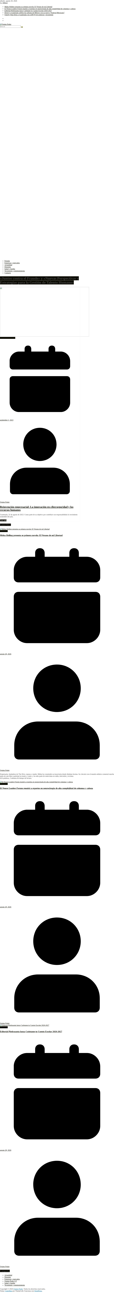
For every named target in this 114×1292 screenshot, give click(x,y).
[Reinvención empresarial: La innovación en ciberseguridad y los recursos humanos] (44, 336)
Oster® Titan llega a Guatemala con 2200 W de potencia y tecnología (28, 15)
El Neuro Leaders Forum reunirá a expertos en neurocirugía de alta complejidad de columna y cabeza (39, 9)
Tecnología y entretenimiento (14, 271)
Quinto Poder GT (10, 1281)
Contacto (7, 273)
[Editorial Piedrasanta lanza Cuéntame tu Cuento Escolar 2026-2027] (24, 1025)
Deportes (7, 267)
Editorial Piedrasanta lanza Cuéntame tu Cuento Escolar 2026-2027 (28, 11)
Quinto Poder (4, 502)
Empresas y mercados (12, 263)
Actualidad (8, 265)
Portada (7, 261)
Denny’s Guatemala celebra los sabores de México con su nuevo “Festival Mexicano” (34, 13)
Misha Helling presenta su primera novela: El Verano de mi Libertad (28, 7)
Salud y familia (9, 269)
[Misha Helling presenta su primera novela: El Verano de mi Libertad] (25, 529)
